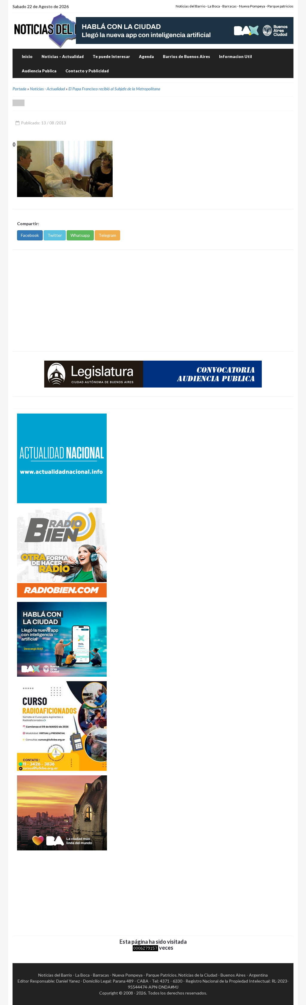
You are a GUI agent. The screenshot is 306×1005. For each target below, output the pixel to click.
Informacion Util (235, 56)
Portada (19, 88)
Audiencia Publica (39, 70)
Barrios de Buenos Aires (186, 56)
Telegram (107, 235)
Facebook (30, 235)
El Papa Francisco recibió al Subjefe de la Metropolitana (114, 88)
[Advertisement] (153, 300)
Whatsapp (80, 235)
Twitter (55, 235)
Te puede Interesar (111, 56)
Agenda (146, 56)
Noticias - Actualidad (47, 88)
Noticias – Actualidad (63, 56)
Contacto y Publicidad (87, 70)
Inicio (27, 56)
